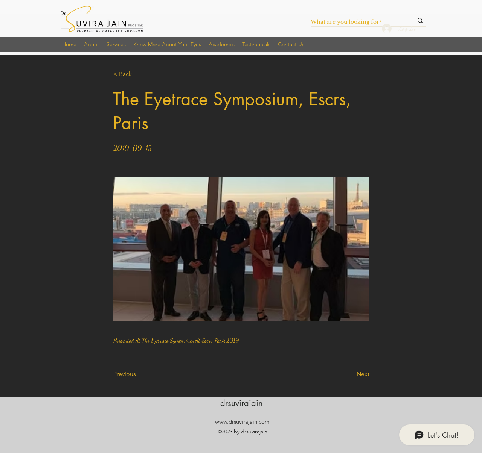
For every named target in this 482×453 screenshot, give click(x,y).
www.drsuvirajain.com (242, 421)
